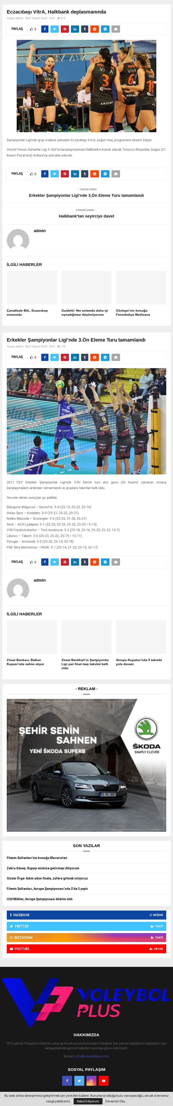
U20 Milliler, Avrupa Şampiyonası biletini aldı (40, 899)
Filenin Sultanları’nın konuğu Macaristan (37, 858)
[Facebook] (67, 1081)
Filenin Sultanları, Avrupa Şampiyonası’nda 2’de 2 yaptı (47, 889)
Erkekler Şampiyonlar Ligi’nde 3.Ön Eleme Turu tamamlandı (86, 195)
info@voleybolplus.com (92, 1056)
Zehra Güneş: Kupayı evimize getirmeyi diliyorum (43, 868)
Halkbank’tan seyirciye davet (86, 216)
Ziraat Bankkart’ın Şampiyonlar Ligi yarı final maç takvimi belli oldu (85, 664)
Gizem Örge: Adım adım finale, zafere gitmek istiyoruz (47, 878)
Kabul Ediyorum (88, 1101)
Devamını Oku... (116, 1101)
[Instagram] (91, 1081)
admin (19, 18)
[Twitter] (79, 1081)
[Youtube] (104, 1081)
